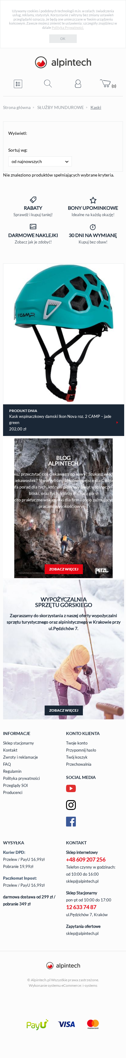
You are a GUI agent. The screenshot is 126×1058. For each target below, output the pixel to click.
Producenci (12, 792)
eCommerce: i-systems (79, 985)
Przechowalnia (78, 764)
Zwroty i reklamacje (20, 757)
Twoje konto (76, 743)
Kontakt (10, 750)
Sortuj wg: (18, 150)
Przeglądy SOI (15, 785)
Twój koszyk (76, 757)
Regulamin (12, 771)
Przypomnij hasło (81, 750)
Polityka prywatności (21, 778)
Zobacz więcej (63, 569)
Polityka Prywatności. (68, 27)
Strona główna (17, 107)
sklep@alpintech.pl (82, 881)
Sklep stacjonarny (18, 743)
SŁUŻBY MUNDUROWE (60, 107)
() (113, 85)
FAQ (7, 764)
